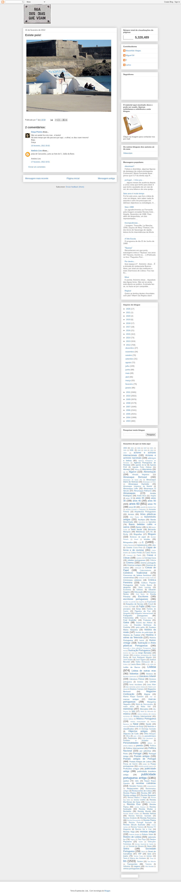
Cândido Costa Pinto (134, 548)
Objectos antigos (138, 731)
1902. (132, 448)
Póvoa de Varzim (130, 764)
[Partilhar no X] (61, 120)
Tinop (151, 858)
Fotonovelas (128, 618)
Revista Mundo (144, 811)
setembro (129, 359)
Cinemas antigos (134, 565)
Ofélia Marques (150, 734)
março (128, 380)
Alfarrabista (147, 469)
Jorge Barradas (144, 653)
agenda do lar (140, 465)
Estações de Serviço (134, 604)
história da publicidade (144, 632)
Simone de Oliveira (136, 846)
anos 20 (140, 498)
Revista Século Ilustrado (134, 825)
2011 (128, 392)
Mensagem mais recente (36, 178)
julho (127, 366)
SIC (124, 846)
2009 (128, 399)
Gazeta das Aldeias (144, 623)
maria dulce (128, 707)
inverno (125, 653)
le (146, 664)
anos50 (142, 507)
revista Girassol (139, 807)
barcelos (152, 522)
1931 (124, 450)
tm (124, 861)
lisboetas (134, 673)
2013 (128, 341)
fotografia (126, 613)
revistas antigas (148, 831)
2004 (128, 417)
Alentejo (126, 469)
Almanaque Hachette (138, 484)
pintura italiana (128, 745)
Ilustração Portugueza (139, 650)
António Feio (152, 507)
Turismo (148, 864)
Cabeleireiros (142, 545)
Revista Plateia (129, 793)
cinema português (148, 563)
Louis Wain (151, 684)
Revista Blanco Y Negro (137, 797)
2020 (128, 316)
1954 (151, 450)
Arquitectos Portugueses (145, 512)
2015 (128, 334)
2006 (128, 410)
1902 (125, 448)
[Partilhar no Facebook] (63, 120)
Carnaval (129, 555)
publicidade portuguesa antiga (139, 776)
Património (132, 738)
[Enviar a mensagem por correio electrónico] (51, 120)
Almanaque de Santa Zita (132, 480)
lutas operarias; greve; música (135, 687)
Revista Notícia (149, 813)
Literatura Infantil (147, 676)
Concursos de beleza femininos (137, 575)
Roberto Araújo (134, 834)
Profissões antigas (131, 769)
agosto (128, 362)
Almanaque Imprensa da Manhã (137, 486)
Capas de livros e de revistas (139, 548)
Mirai (127, 277)
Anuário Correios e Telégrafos (136, 509)
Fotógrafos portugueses (135, 616)
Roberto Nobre (147, 834)
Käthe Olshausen (143, 662)
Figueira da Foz (143, 611)
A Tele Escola (130, 239)
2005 (128, 414)
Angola (153, 496)
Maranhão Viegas (133, 51)
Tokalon (140, 861)
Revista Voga (129, 832)
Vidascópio (127, 153)
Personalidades (130, 743)
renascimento (151, 786)
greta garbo (140, 627)
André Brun (141, 496)
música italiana (128, 719)
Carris (139, 555)
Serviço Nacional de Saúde (144, 844)
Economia (127, 590)
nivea (125, 726)
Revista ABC (146, 793)
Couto (152, 577)
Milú (133, 711)
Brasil (136, 539)
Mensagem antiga (106, 178)
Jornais (126, 655)
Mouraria (150, 711)
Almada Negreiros (140, 475)
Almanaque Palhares (143, 491)
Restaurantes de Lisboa (142, 791)
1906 (138, 448)
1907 (145, 448)
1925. (151, 448)
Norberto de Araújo (136, 726)
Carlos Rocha (150, 553)
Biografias (138, 534)
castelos (139, 558)
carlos (128, 65)
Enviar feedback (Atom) (75, 187)
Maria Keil (145, 707)
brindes (147, 539)
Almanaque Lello (130, 488)
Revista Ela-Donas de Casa (139, 801)
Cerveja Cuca (150, 558)
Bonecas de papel (138, 537)
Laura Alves (136, 664)
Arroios (131, 514)
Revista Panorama (148, 818)
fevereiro (129, 384)
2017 (128, 327)
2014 (128, 338)
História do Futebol (131, 635)
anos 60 (134, 503)
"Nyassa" (128, 248)
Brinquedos (128, 542)
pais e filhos (137, 736)
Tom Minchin (151, 861)
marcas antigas (131, 699)
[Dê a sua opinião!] (58, 120)
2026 (128, 309)
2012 (128, 345)
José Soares (128, 660)
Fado (133, 607)
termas (149, 856)
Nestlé (148, 724)
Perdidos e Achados (135, 740)
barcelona (142, 522)
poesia (139, 745)
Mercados (144, 709)
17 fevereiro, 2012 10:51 (40, 162)
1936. (132, 450)
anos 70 (152, 504)
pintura (150, 743)
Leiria (151, 664)
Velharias (126, 866)
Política (153, 746)
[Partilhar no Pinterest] (66, 120)
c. (143, 542)
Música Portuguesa (146, 718)
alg (124, 472)
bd (147, 527)
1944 (145, 450)
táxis (149, 854)
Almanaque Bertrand (135, 477)
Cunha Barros (146, 585)
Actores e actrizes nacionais (139, 456)
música (126, 714)
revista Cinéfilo (140, 800)
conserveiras (128, 577)
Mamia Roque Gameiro (133, 697)
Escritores (143, 596)
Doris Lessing (145, 587)
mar (151, 696)
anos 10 (129, 498)
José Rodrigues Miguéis (142, 657)
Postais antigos (142, 756)
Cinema (130, 562)
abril (127, 377)
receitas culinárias (146, 783)
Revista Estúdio (150, 802)
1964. (125, 453)
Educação (138, 592)
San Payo (142, 839)
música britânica (142, 714)
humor (141, 640)
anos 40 (137, 500)
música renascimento (137, 721)
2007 (128, 407)
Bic (151, 532)
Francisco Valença (146, 618)
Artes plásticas (148, 514)
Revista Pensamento (134, 820)
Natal (135, 724)
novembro (129, 352)
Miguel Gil (130, 55)
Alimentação (150, 472)
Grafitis (125, 625)
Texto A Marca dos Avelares (134, 858)
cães (154, 545)
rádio (137, 781)
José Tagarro (141, 660)
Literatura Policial (136, 679)
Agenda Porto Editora (141, 467)
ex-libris (125, 606)
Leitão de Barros (131, 667)
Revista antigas (129, 795)
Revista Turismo (137, 827)
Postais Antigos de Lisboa (140, 761)
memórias (128, 709)
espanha (141, 602)
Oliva (128, 736)
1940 (139, 450)
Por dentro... (130, 261)
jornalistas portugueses (141, 655)
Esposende (151, 602)
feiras (138, 609)
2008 (128, 403)
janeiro (128, 388)
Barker (139, 527)
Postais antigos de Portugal (139, 759)
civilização (138, 568)
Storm (143, 851)
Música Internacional (142, 716)
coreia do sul (143, 577)
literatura (149, 674)
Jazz (133, 653)
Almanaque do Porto (149, 482)
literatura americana (129, 676)
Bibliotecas (140, 532)
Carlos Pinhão (136, 553)
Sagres (132, 839)
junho (128, 370)
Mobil (142, 711)
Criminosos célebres (132, 580)
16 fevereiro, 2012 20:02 (40, 146)
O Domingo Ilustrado (147, 729)
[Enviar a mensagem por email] (56, 120)
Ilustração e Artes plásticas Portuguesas (139, 644)
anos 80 (132, 507)
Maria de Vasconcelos (144, 704)
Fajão (141, 606)
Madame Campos (137, 689)
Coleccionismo (145, 570)
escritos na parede (129, 602)
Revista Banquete (148, 795)
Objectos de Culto (131, 734)
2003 (128, 421)
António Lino (36, 151)
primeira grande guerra (145, 766)
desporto (127, 587)
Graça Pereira (36, 132)
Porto (125, 754)
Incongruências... (132, 223)
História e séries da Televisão (139, 636)
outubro (129, 355)
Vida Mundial (149, 866)
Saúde (141, 842)
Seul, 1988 (129, 207)
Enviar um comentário (36, 167)
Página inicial (73, 178)
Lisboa (151, 667)
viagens (137, 866)
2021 (128, 312)
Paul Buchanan (148, 738)
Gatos (126, 622)
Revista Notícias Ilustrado (140, 816)
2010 (128, 396)
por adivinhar (145, 751)
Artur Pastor (134, 517)
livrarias (140, 682)
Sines (149, 846)
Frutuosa (147, 620)
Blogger (107, 891)
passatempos (150, 736)
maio (127, 373)
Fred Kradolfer (129, 620)
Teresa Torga (138, 856)
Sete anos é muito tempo (133, 193)
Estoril (150, 604)
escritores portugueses (135, 599)
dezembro (129, 348)
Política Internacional (135, 748)
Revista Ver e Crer (143, 829)
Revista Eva (133, 804)
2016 (128, 330)
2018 (128, 323)
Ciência (153, 560)
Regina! (128, 291)
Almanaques (129, 493)
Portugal (137, 753)
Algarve (132, 472)
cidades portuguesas (136, 560)
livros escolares (135, 684)
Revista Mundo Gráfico (131, 813)
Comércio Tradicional (135, 573)
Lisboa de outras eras (144, 670)
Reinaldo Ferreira (136, 786)
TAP (139, 854)
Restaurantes (132, 788)
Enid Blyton (140, 594)
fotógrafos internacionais (143, 613)
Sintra (126, 848)
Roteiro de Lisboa (132, 837)
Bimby (125, 534)
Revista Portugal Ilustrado (140, 822)
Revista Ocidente (130, 818)
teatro (125, 856)
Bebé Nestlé (136, 529)
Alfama (137, 469)
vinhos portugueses (131, 868)
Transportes (132, 864)
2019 (128, 319)
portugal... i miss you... (134, 180)
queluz (126, 781)
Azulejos (141, 519)
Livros (153, 681)
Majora (147, 694)
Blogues (152, 534)
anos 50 (152, 500)
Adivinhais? (129, 166)
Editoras (140, 590)
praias (145, 764)
